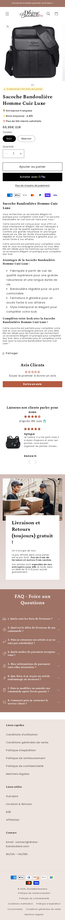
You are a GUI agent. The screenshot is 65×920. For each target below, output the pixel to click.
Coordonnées (15, 909)
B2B (8, 812)
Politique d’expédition (48, 903)
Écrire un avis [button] (32, 384)
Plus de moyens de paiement (32, 185)
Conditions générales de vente (27, 742)
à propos (12, 796)
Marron (26, 138)
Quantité (8, 146)
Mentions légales (17, 774)
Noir (9, 138)
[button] (7, 14)
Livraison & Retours (19, 804)
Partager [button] (12, 353)
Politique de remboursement (25, 758)
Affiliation (13, 820)
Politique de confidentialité (25, 766)
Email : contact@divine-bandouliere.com (22, 844)
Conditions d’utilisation (20, 903)
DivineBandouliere (37, 888)
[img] (32, 416)
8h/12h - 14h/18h (17, 854)
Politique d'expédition (21, 750)
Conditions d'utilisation (22, 734)
